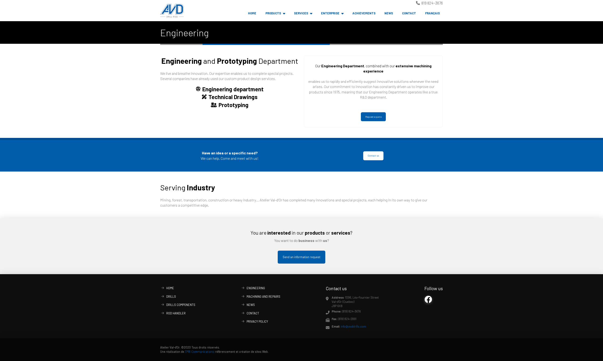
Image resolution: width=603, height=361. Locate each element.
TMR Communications (199, 351)
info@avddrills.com (353, 326)
